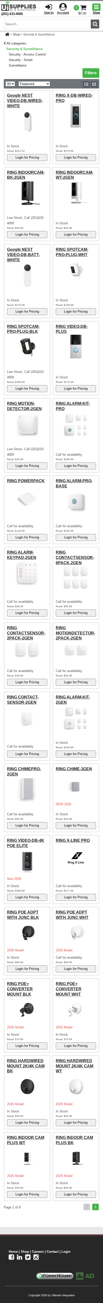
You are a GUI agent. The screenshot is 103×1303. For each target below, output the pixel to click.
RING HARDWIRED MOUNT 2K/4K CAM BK (25, 1066)
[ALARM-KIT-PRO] (76, 424)
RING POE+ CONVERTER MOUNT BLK (20, 989)
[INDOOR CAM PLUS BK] (76, 1158)
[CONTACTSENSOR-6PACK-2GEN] (76, 577)
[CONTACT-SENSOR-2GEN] (27, 717)
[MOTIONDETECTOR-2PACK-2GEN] (76, 650)
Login (66, 1251)
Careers (38, 1251)
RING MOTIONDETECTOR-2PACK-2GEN (75, 633)
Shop (16, 34)
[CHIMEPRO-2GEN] (27, 789)
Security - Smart (20, 60)
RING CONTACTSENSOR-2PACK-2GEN (26, 633)
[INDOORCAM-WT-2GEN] (76, 192)
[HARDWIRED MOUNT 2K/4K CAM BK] (27, 1086)
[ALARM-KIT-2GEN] (76, 717)
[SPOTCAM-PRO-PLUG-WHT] (76, 270)
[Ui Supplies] (18, 6)
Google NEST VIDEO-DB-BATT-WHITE (23, 254)
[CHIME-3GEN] (76, 786)
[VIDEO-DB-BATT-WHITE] (27, 275)
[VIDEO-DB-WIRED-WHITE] (27, 121)
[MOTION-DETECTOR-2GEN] (27, 424)
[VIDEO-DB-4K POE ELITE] (27, 861)
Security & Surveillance (24, 49)
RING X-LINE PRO (73, 840)
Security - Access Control (27, 54)
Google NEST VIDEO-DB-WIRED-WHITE (25, 100)
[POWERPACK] (27, 498)
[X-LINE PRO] (76, 858)
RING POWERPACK (26, 481)
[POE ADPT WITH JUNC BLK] (27, 932)
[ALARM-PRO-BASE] (76, 501)
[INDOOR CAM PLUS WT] (27, 1158)
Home (13, 1251)
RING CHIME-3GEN (74, 769)
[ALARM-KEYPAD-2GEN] (27, 572)
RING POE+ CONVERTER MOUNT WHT (69, 989)
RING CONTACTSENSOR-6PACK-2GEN (75, 557)
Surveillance (17, 65)
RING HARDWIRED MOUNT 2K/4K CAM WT (74, 1066)
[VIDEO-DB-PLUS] (76, 346)
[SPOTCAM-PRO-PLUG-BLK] (27, 346)
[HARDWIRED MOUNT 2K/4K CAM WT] (76, 1086)
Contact (52, 1251)
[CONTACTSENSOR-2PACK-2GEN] (27, 650)
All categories (16, 43)
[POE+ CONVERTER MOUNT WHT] (76, 1009)
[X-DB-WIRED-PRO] (76, 116)
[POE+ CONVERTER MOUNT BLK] (27, 1009)
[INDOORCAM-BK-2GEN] (27, 192)
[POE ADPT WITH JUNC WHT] (76, 932)
